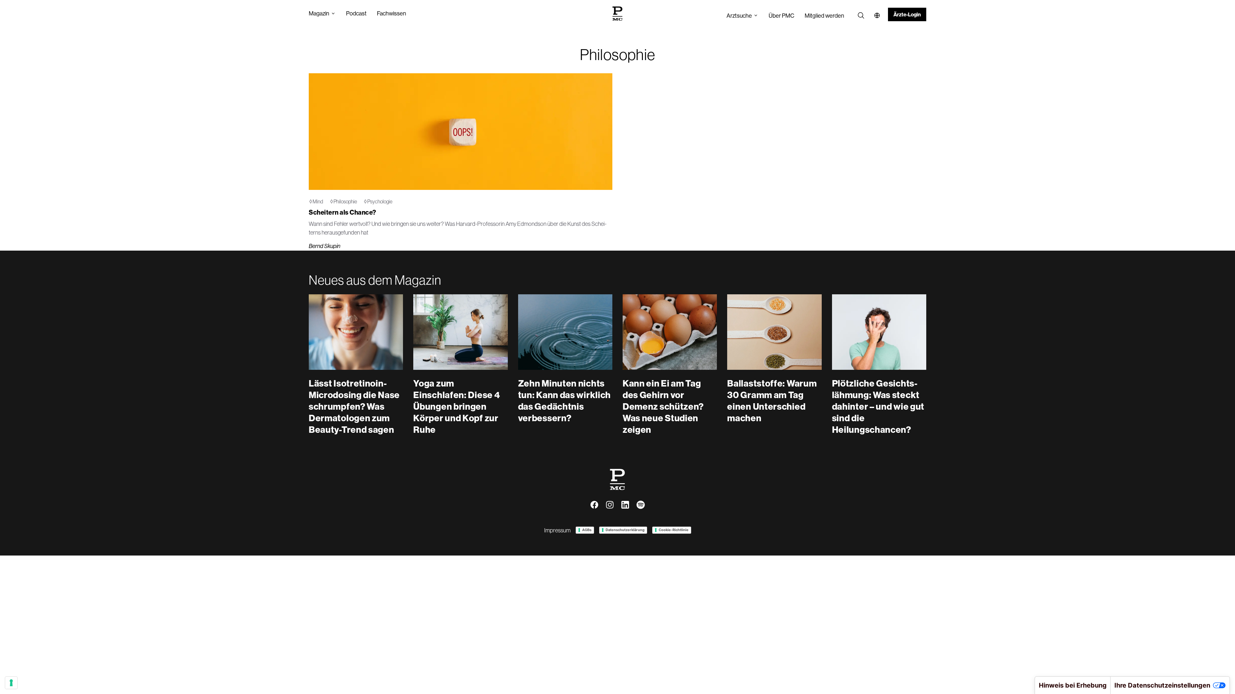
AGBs (586, 530)
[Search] (861, 15)
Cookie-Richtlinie (674, 530)
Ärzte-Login (907, 14)
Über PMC (781, 15)
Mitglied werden (824, 15)
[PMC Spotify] (641, 505)
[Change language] (877, 15)
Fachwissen (391, 13)
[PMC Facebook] (594, 505)
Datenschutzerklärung (625, 530)
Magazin (319, 13)
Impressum (557, 530)
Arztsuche (739, 15)
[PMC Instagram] (610, 505)
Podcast (356, 13)
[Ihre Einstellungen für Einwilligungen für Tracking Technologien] (11, 683)
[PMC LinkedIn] (625, 505)
